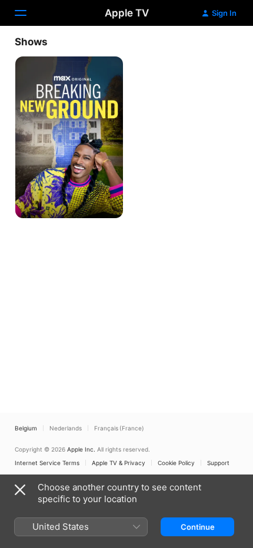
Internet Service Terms (47, 463)
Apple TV (127, 13)
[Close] (20, 489)
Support (218, 463)
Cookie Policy (176, 463)
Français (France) (119, 428)
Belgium (26, 428)
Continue (198, 527)
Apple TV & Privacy (118, 463)
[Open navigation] (28, 13)
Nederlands (65, 428)
